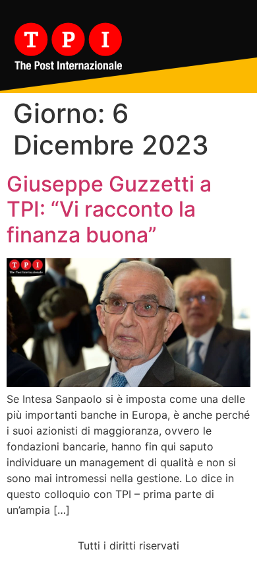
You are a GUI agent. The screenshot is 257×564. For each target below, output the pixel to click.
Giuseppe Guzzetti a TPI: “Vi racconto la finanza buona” (109, 209)
